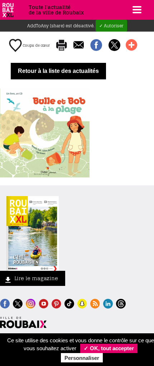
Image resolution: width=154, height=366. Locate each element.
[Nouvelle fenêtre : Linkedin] (108, 303)
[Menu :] (136, 10)
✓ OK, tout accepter (109, 348)
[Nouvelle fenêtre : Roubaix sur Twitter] (18, 303)
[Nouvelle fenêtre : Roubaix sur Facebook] (5, 303)
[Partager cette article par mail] (78, 45)
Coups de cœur (36, 45)
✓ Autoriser (111, 25)
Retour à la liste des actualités (58, 71)
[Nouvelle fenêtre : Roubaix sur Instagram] (30, 303)
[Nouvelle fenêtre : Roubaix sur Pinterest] (56, 303)
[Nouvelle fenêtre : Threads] (121, 303)
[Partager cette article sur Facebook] (96, 45)
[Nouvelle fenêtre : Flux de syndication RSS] (95, 303)
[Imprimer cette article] (61, 46)
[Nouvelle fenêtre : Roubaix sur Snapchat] (82, 303)
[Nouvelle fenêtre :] (43, 303)
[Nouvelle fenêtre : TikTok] (69, 303)
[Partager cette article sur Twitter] (114, 45)
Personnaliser (81, 358)
